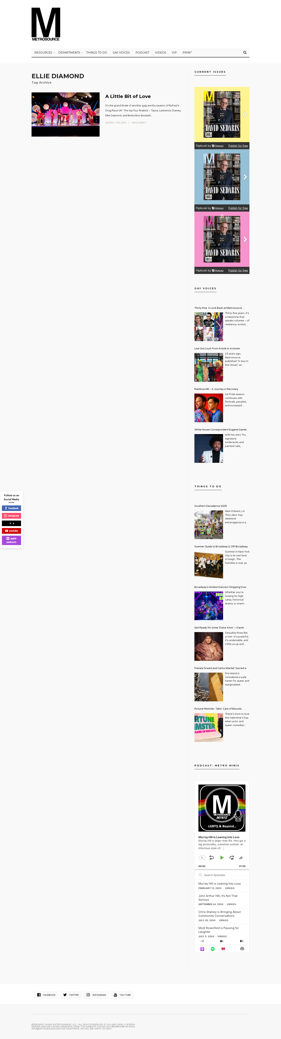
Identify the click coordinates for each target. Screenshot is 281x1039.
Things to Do (96, 52)
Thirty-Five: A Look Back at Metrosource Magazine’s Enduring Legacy (218, 308)
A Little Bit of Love (128, 96)
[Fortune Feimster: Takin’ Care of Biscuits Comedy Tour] (208, 727)
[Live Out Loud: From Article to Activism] (208, 367)
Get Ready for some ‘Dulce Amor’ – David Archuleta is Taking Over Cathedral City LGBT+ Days (221, 628)
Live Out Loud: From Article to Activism (217, 348)
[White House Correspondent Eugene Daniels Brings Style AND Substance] (208, 448)
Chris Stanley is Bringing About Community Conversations (219, 914)
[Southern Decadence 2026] (208, 524)
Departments (69, 52)
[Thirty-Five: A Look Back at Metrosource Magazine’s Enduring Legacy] (208, 326)
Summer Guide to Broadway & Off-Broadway (221, 546)
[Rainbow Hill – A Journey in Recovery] (208, 408)
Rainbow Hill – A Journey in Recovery (216, 389)
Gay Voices (121, 52)
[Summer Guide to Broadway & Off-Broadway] (208, 565)
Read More (138, 122)
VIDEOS (160, 52)
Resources (43, 52)
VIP (174, 52)
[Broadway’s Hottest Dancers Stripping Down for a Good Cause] (208, 606)
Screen (109, 122)
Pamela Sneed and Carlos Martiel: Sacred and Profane (221, 669)
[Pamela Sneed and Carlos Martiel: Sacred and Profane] (208, 687)
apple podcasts (12, 540)
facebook (13, 508)
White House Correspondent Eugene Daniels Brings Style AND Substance (221, 430)
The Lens (121, 122)
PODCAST (142, 52)
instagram (13, 515)
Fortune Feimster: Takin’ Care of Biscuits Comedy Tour (218, 709)
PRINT (187, 52)
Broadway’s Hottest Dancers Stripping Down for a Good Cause (221, 588)
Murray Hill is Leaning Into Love (219, 883)
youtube (13, 530)
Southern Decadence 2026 (210, 506)
